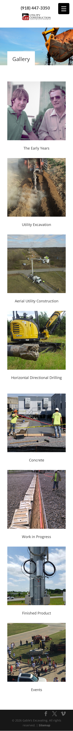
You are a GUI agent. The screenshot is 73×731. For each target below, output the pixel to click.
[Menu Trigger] (63, 8)
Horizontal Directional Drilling (36, 377)
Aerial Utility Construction (36, 301)
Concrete (36, 460)
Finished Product (36, 613)
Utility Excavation (36, 224)
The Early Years (36, 148)
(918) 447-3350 (35, 8)
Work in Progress (36, 536)
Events (36, 689)
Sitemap (44, 725)
